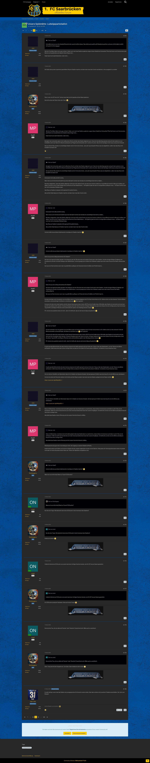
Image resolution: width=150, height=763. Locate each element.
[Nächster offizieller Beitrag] (120, 710)
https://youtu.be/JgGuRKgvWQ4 (53, 380)
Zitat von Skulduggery (53, 501)
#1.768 (124, 276)
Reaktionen (27, 53)
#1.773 (124, 460)
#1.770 (124, 358)
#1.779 (124, 652)
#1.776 (124, 561)
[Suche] (125, 2)
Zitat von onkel (51, 529)
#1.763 (124, 94)
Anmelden (110, 2)
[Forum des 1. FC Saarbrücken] (75, 10)
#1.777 (124, 588)
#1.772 (124, 425)
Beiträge (27, 55)
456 (42, 30)
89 (34, 30)
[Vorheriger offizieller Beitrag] (117, 710)
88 (31, 30)
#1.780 (124, 689)
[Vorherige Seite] (23, 30)
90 (36, 30)
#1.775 (124, 524)
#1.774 (124, 496)
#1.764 (124, 122)
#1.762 (124, 66)
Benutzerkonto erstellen (79, 733)
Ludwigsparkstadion (27, 747)
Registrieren (118, 2)
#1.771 (125, 390)
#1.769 (124, 321)
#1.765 (124, 157)
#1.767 (124, 242)
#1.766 (124, 203)
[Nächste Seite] (45, 30)
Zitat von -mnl (51, 127)
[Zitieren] (125, 59)
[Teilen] (126, 30)
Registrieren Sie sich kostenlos (78, 729)
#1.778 (124, 625)
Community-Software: (75, 760)
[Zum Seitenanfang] (147, 760)
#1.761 (124, 35)
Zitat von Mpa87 (52, 40)
